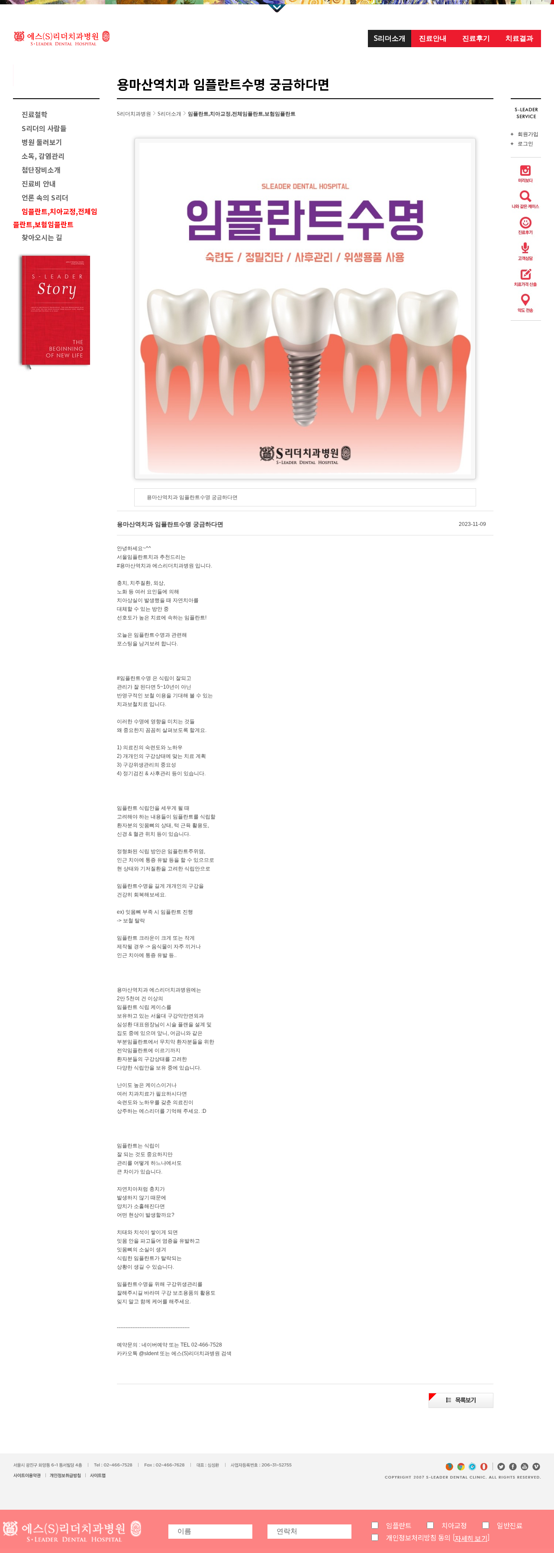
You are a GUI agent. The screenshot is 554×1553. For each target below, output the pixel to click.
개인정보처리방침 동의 (418, 1537)
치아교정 (454, 1525)
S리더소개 (390, 38)
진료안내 (433, 38)
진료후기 (476, 38)
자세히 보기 (470, 1538)
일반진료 (509, 1525)
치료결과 (519, 38)
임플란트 (398, 1525)
